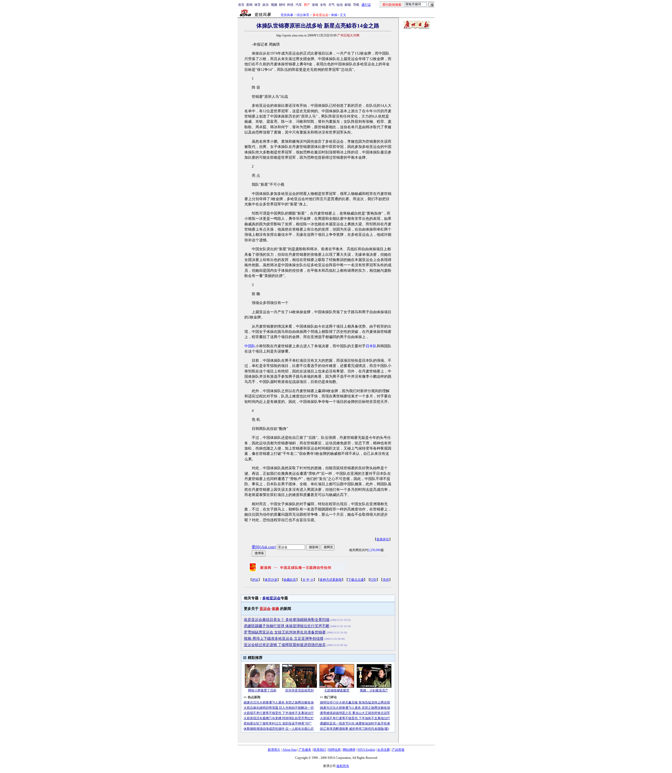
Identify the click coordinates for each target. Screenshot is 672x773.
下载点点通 (356, 580)
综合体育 (303, 15)
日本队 (371, 346)
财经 (282, 5)
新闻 (249, 5)
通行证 (366, 5)
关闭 (386, 580)
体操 (334, 15)
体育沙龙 (271, 580)
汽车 (299, 5)
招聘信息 (334, 749)
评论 (255, 580)
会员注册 (383, 749)
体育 (257, 5)
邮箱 (348, 5)
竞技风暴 (287, 15)
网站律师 (349, 749)
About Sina (289, 749)
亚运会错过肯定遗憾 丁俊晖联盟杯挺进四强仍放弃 (285, 645)
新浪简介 (274, 749)
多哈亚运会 (271, 598)
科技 (290, 5)
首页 (241, 5)
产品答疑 (398, 749)
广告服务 (305, 749)
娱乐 (265, 5)
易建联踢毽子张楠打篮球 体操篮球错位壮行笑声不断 (286, 626)
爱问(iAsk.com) (264, 547)
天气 (331, 5)
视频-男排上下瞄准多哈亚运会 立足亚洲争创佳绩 (283, 639)
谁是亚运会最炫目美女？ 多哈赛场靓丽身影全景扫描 (286, 620)
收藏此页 (290, 580)
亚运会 (265, 609)
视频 (274, 5)
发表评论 (382, 539)
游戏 (315, 5)
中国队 (249, 346)
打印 (373, 580)
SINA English (366, 749)
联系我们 (319, 749)
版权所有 (343, 766)
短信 (340, 5)
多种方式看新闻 (331, 580)
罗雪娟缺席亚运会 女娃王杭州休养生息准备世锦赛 (285, 632)
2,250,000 (374, 550)
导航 (356, 5)
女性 (323, 5)
